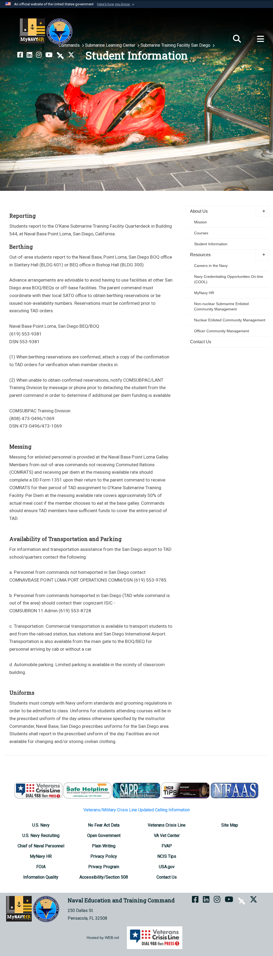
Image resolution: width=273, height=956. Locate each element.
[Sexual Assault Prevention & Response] (136, 790)
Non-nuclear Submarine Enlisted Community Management (221, 306)
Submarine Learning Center (110, 45)
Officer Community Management (221, 331)
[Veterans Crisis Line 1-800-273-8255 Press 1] (38, 790)
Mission (200, 222)
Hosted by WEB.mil (103, 937)
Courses (201, 233)
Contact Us (200, 341)
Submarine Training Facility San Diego (175, 45)
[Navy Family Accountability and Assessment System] (235, 790)
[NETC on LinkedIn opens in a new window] (29, 55)
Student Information (210, 244)
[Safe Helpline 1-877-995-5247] (87, 790)
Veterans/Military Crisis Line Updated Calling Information (136, 809)
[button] (116, 4)
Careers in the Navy (211, 265)
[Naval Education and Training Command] (46, 31)
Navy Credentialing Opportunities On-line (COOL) (228, 279)
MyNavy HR (204, 293)
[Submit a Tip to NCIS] (186, 790)
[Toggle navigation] (260, 39)
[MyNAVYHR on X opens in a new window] (71, 55)
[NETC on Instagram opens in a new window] (39, 55)
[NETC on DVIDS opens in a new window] (60, 55)
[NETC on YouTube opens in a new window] (49, 55)
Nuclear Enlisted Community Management (229, 320)
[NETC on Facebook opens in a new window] (20, 55)
